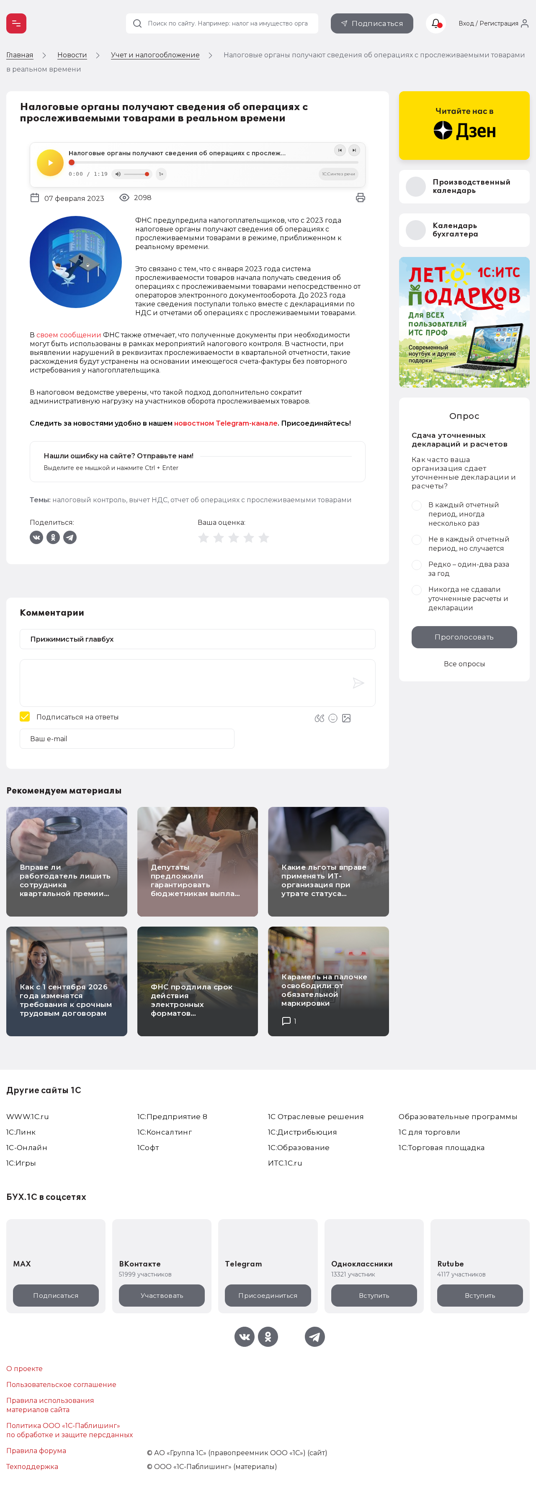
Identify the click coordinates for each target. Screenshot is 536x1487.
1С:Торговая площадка (442, 1147)
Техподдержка (32, 1467)
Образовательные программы (458, 1116)
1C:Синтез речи (338, 174)
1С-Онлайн (26, 1147)
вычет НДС (148, 500)
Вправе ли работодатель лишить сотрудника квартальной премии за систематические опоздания (65, 889)
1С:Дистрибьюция (302, 1132)
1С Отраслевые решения (316, 1116)
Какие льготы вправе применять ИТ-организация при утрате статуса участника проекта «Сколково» (323, 889)
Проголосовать (464, 637)
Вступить (374, 1296)
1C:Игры (21, 1163)
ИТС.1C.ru (285, 1163)
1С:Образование (299, 1147)
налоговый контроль (89, 500)
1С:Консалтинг (164, 1132)
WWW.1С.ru (27, 1116)
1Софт (148, 1147)
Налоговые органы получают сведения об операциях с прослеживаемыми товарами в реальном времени (213, 153)
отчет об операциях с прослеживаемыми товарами (261, 500)
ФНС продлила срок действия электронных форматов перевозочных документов (192, 1009)
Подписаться (377, 23)
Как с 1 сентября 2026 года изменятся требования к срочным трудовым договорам (66, 1000)
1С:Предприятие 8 (172, 1116)
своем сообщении (68, 335)
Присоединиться (267, 1296)
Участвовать (162, 1296)
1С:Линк (21, 1132)
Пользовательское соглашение (61, 1385)
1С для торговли (429, 1132)
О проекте (24, 1369)
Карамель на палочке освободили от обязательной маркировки (324, 990)
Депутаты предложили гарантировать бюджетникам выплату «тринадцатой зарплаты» (197, 889)
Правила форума (36, 1451)
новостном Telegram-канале (226, 423)
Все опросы (464, 664)
